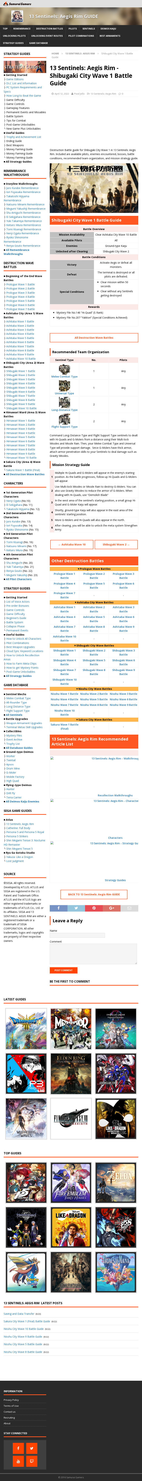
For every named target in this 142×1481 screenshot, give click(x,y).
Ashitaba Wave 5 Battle (20, 338)
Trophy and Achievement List (23, 137)
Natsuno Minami (16, 546)
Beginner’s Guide (16, 618)
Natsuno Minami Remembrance (25, 204)
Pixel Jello (79, 93)
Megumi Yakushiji (16, 575)
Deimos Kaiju (108, 28)
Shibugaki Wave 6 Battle (20, 391)
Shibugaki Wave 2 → (116, 544)
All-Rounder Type (16, 702)
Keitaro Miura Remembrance (23, 225)
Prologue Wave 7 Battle (20, 309)
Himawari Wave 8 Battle (20, 449)
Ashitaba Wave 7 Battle (20, 346)
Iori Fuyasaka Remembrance (23, 192)
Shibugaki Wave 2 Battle (20, 375)
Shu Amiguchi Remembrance (23, 212)
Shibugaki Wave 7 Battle (20, 395)
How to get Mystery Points (22, 667)
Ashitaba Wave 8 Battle (20, 350)
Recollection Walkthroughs (115, 795)
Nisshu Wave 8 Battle (94, 705)
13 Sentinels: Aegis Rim (103, 93)
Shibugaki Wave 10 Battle (21, 408)
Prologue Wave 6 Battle (20, 305)
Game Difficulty (15, 614)
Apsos (10, 764)
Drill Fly (10, 793)
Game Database (38, 43)
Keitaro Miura (14, 550)
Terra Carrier (13, 797)
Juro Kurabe (13, 521)
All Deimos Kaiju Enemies (22, 801)
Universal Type (64, 393)
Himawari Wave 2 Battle (20, 424)
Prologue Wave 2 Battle (20, 288)
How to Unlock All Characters (23, 638)
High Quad (12, 781)
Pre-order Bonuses (17, 605)
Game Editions (15, 79)
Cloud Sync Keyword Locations (24, 651)
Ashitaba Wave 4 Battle (20, 334)
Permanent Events (17, 630)
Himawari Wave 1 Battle (20, 420)
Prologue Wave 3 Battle (20, 292)
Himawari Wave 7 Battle (20, 445)
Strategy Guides (13, 43)
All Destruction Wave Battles (94, 337)
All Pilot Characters (19, 579)
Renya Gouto (14, 571)
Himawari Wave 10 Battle (21, 457)
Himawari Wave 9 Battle (20, 453)
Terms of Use (11, 1405)
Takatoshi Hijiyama (17, 509)
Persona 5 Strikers (17, 836)
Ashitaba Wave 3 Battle (20, 329)
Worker (10, 756)
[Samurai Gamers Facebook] (18, 1448)
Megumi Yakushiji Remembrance (25, 208)
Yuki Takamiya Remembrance (24, 221)
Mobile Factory (15, 776)
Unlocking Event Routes (47, 35)
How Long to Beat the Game (23, 95)
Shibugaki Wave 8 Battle (20, 400)
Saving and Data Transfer (19, 1313)
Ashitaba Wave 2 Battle (20, 325)
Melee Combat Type (64, 376)
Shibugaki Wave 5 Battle (20, 387)
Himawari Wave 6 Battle (20, 441)
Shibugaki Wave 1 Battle (20, 371)
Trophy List (13, 743)
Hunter (10, 789)
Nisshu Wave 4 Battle (64, 699)
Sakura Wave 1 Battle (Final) (23, 470)
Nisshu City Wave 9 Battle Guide (23, 1336)
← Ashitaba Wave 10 (71, 544)
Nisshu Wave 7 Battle (64, 705)
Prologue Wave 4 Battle (20, 296)
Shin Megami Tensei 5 (19, 848)
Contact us (10, 1411)
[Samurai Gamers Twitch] (31, 1461)
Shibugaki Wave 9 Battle (20, 404)
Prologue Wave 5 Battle (20, 301)
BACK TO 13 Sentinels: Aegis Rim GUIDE (94, 894)
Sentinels (88, 28)
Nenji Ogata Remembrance (22, 233)
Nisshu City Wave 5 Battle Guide (23, 1344)
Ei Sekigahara (14, 505)
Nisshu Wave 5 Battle (94, 699)
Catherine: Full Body (18, 828)
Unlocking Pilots (14, 35)
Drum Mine (13, 768)
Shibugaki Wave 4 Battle (20, 383)
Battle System (14, 622)
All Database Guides (19, 748)
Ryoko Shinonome (17, 529)
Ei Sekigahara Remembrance (23, 217)
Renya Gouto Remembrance (23, 245)
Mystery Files (14, 735)
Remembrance (22, 28)
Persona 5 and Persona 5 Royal (25, 832)
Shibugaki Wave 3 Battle (20, 379)
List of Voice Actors (18, 601)
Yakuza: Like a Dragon (19, 857)
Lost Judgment (15, 861)
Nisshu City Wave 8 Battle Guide (23, 1352)
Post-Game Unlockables (20, 671)
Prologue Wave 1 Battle (20, 284)
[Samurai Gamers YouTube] (18, 1461)
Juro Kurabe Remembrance (22, 188)
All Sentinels (14, 715)
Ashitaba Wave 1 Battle (20, 321)
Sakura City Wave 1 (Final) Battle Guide (27, 1321)
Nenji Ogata (13, 501)
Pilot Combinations (81, 35)
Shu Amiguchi (14, 562)
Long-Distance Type (64, 410)
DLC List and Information (21, 83)
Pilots (73, 28)
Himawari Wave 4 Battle (20, 433)
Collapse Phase (15, 626)
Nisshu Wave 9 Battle (123, 705)
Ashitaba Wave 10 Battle (21, 358)
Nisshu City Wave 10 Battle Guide (24, 1329)
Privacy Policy (11, 1400)
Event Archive (14, 739)
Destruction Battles (49, 28)
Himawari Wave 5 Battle (20, 437)
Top (5, 28)
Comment (56, 941)
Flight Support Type (64, 426)
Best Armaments (110, 35)
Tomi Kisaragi (14, 542)
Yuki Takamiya (14, 567)
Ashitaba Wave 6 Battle (20, 342)
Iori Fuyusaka (14, 525)
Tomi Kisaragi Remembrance (23, 229)
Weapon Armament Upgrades (24, 723)
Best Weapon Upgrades (20, 647)
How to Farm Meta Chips (21, 663)
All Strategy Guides (19, 676)
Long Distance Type (18, 706)
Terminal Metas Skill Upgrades (24, 727)
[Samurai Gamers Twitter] (31, 1448)
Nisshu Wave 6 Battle (123, 699)
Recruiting (9, 1417)
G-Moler (11, 772)
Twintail (11, 760)
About (7, 1423)
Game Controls (15, 610)
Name (53, 930)
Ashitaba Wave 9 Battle (20, 354)
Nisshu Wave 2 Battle (94, 694)
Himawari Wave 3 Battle (20, 428)
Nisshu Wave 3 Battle (123, 694)
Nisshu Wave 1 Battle (64, 694)
